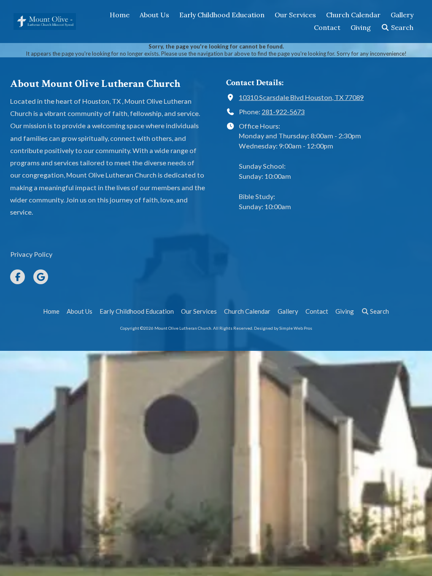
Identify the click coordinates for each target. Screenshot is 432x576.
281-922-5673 (283, 112)
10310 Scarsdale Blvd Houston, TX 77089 (301, 97)
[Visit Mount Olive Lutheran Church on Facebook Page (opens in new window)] (17, 276)
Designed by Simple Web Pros (283, 328)
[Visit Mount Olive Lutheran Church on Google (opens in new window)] (40, 276)
